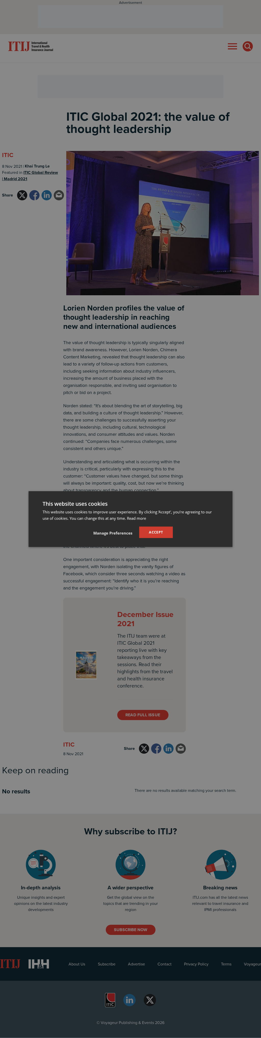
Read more (136, 518)
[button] (112, 533)
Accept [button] (156, 532)
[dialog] (130, 519)
